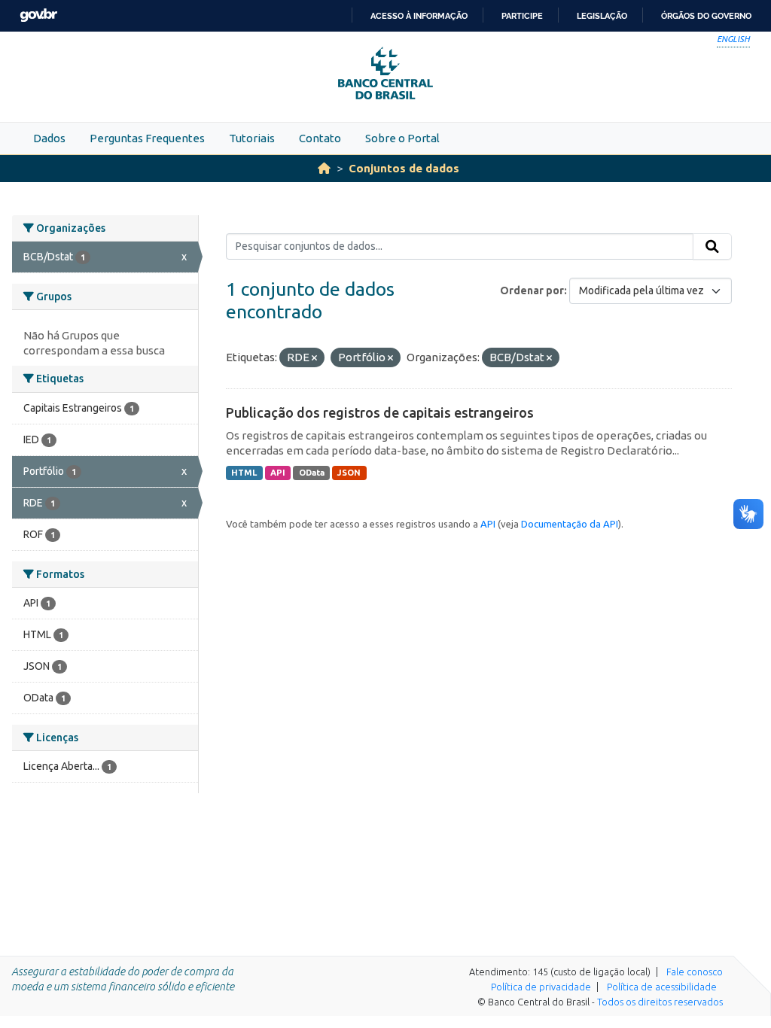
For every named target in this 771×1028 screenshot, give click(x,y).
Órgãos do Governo (706, 16)
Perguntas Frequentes (147, 138)
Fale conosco (694, 971)
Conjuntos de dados (404, 168)
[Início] (324, 168)
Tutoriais (252, 138)
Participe (522, 16)
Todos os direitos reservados (660, 1001)
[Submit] (712, 246)
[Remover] (314, 358)
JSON (349, 472)
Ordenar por (532, 290)
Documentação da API (569, 524)
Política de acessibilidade (662, 986)
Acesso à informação (419, 16)
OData (312, 472)
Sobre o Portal (402, 138)
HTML (244, 472)
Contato (320, 138)
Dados (49, 138)
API (277, 472)
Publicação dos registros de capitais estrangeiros (380, 412)
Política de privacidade (541, 986)
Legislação (602, 16)
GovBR (38, 15)
